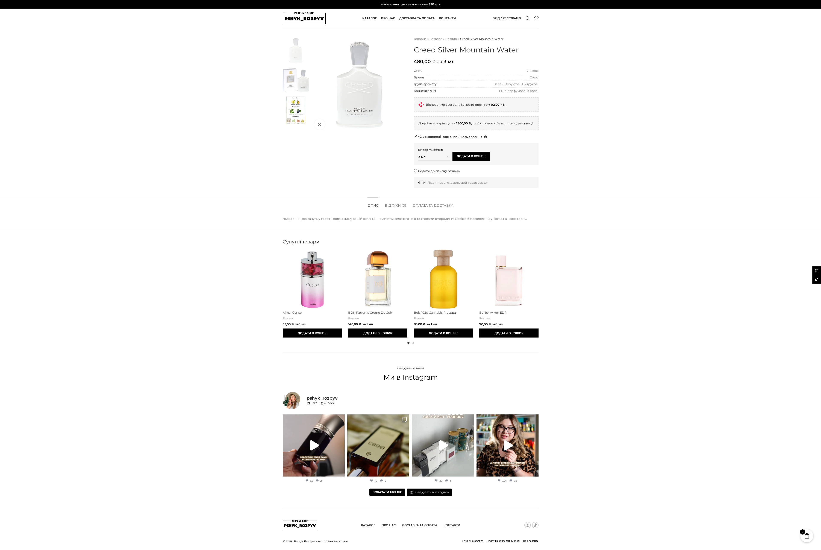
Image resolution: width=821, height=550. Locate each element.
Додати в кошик (471, 156)
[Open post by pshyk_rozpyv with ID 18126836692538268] (443, 445)
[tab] (372, 203)
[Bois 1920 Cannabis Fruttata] (443, 279)
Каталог (436, 39)
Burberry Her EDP (493, 313)
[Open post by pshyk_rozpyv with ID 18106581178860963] (508, 445)
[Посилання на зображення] (300, 525)
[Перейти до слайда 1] (408, 343)
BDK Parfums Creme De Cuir (370, 313)
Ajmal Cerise (292, 313)
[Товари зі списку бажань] (536, 18)
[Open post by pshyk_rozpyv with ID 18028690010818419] (314, 445)
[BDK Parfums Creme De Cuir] (377, 279)
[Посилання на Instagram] (527, 525)
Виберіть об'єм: (430, 150)
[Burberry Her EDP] (509, 279)
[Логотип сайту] (304, 18)
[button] (485, 137)
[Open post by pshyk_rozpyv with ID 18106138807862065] (378, 445)
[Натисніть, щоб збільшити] (319, 124)
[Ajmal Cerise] (312, 279)
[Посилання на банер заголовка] (410, 4)
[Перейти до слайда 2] (413, 343)
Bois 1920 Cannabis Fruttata (435, 313)
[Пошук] (528, 18)
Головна (420, 39)
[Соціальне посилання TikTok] (535, 525)
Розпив (451, 39)
